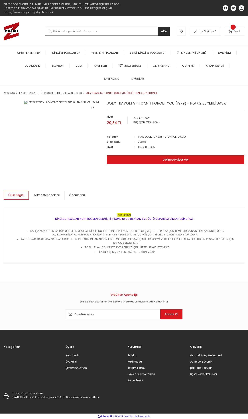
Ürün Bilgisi (16, 195)
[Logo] (11, 31)
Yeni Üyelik (72, 355)
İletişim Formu (136, 368)
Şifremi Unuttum (76, 368)
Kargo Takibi (135, 380)
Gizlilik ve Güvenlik (201, 361)
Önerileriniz (77, 195)
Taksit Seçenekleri (46, 195)
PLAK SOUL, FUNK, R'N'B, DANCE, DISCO (162, 137)
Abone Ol (171, 314)
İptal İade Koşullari (201, 368)
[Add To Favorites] (92, 108)
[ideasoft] (105, 416)
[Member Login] (196, 31)
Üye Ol (213, 31)
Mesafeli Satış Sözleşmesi (206, 355)
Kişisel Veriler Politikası (203, 374)
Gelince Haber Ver (175, 160)
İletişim (132, 355)
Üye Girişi (71, 361)
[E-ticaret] (123, 416)
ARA (164, 31)
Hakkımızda (135, 361)
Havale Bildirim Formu (141, 374)
